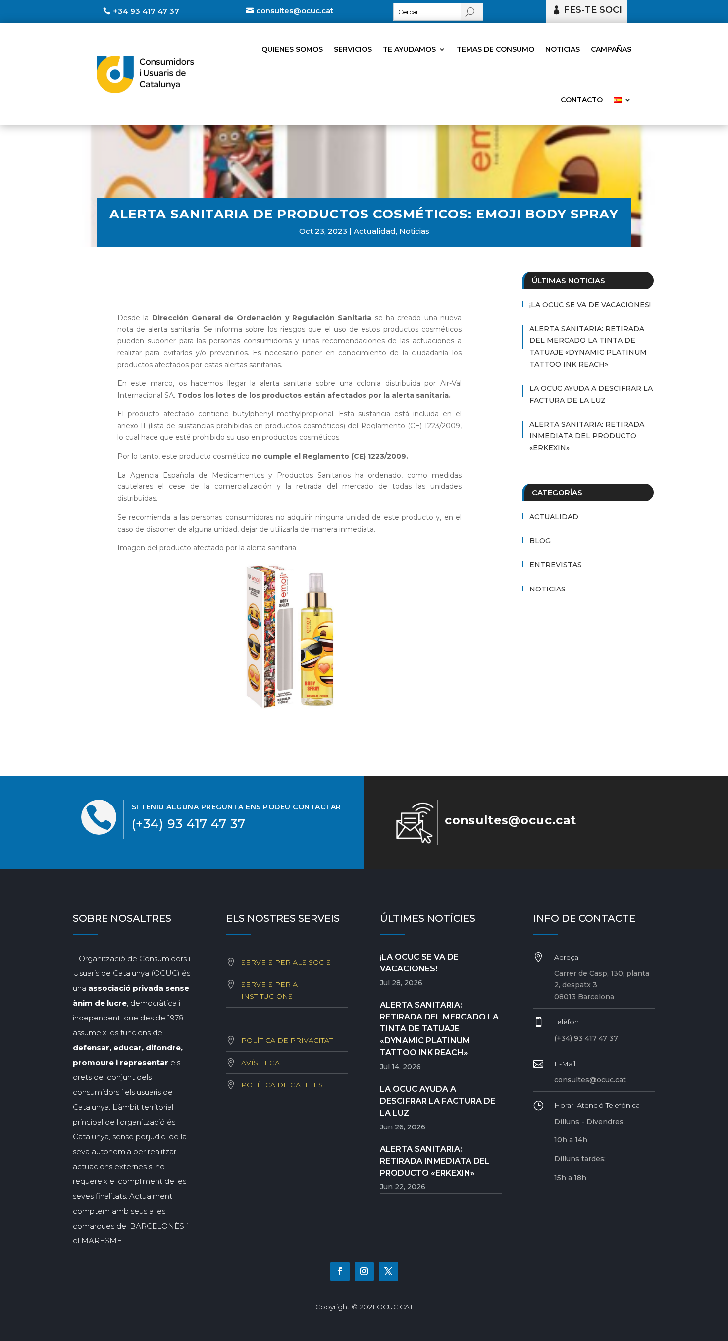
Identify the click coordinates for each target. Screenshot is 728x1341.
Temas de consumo (495, 49)
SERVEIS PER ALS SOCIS (286, 962)
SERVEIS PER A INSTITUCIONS (269, 990)
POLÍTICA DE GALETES (282, 1084)
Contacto (582, 99)
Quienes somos (292, 49)
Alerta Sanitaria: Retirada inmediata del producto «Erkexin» (586, 436)
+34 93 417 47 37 (146, 11)
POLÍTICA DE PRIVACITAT (287, 1040)
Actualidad (375, 231)
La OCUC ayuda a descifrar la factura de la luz (591, 394)
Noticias (562, 49)
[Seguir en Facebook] (340, 1271)
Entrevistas (555, 564)
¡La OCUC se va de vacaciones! (590, 304)
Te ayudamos (409, 49)
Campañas (611, 49)
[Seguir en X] (388, 1271)
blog (540, 540)
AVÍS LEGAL (262, 1062)
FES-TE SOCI (593, 9)
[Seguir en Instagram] (364, 1271)
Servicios (353, 49)
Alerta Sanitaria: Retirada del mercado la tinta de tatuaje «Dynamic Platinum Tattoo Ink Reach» (588, 346)
